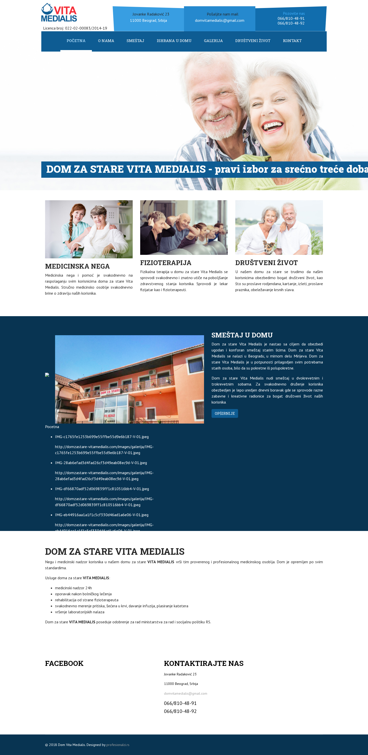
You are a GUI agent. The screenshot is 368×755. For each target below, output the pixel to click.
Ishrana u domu (174, 40)
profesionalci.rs (117, 744)
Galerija (213, 40)
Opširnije (225, 413)
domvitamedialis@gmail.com (185, 693)
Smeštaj (135, 40)
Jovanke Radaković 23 (151, 14)
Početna (76, 40)
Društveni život (252, 40)
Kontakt (292, 40)
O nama (106, 40)
